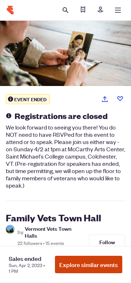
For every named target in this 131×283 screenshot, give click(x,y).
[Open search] (65, 10)
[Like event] (120, 99)
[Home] (10, 10)
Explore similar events (88, 264)
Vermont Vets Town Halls (48, 232)
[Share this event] (105, 99)
